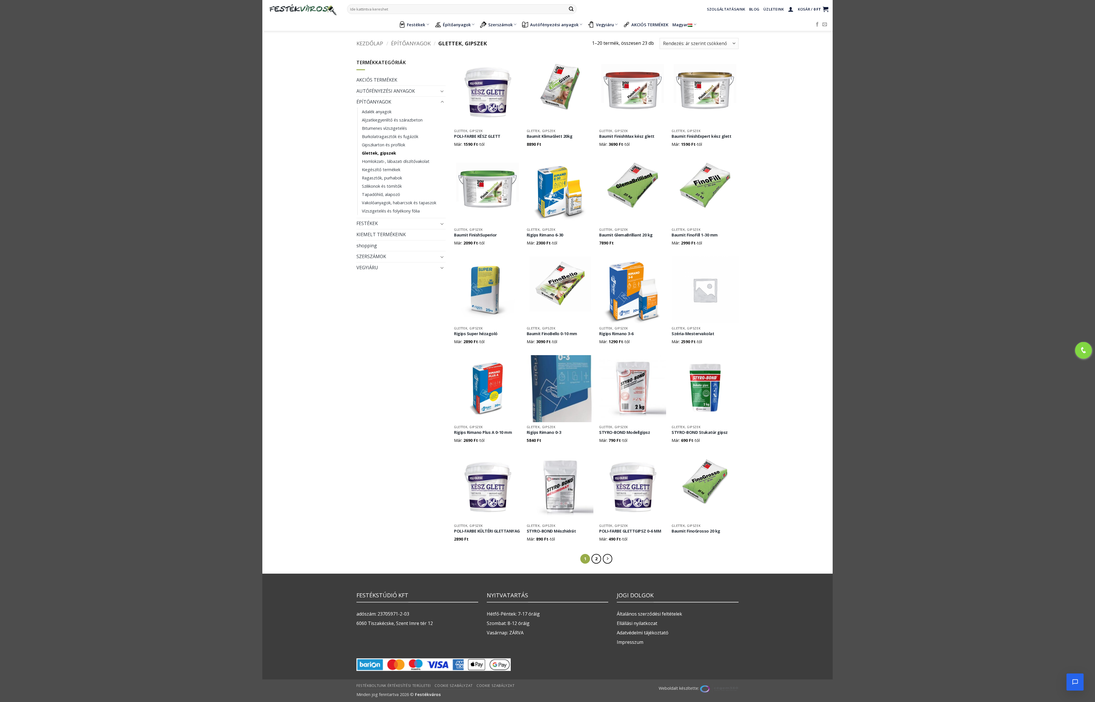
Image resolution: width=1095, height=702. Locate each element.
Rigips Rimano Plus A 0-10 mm (483, 432)
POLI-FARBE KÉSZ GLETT (477, 136)
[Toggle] (442, 91)
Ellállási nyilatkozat (637, 623)
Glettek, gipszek (379, 153)
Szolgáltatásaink (726, 9)
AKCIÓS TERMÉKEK (649, 24)
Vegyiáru (605, 24)
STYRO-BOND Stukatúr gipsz (700, 432)
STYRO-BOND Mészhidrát (551, 531)
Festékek (416, 24)
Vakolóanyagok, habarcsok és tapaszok (399, 202)
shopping (366, 245)
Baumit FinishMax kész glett (626, 136)
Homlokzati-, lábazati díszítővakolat (395, 161)
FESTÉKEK (367, 223)
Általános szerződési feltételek (649, 614)
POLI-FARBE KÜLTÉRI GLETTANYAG (487, 531)
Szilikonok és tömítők (382, 186)
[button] (791, 9)
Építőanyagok (457, 24)
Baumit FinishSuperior (475, 235)
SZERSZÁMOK (371, 256)
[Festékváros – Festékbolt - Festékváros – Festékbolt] (302, 9)
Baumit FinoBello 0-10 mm (552, 333)
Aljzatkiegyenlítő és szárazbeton (392, 120)
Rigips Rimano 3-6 (616, 333)
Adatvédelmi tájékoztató (642, 633)
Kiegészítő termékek (381, 169)
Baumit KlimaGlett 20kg (550, 136)
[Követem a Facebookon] (817, 24)
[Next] (608, 559)
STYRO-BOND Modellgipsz (624, 432)
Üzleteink (773, 9)
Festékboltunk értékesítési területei (393, 685)
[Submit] (571, 9)
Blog (754, 9)
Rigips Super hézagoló (476, 333)
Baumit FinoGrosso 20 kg (696, 531)
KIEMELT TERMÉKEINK (381, 234)
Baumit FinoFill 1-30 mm (695, 235)
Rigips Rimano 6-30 (545, 235)
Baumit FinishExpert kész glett (701, 136)
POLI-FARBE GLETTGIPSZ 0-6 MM (630, 531)
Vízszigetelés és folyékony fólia (391, 211)
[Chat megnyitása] (1075, 682)
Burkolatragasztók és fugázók (390, 136)
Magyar (680, 24)
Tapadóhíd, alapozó (381, 194)
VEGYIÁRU (367, 267)
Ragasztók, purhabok (382, 178)
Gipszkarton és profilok (383, 144)
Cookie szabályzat (454, 685)
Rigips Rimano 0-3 (544, 432)
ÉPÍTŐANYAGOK (411, 43)
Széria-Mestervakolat (693, 333)
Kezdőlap (369, 43)
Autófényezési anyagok (554, 24)
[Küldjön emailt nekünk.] (824, 24)
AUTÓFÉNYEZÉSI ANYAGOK (385, 91)
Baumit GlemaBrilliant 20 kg (626, 235)
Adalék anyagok (377, 111)
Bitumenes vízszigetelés (384, 128)
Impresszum (630, 642)
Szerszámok (500, 24)
